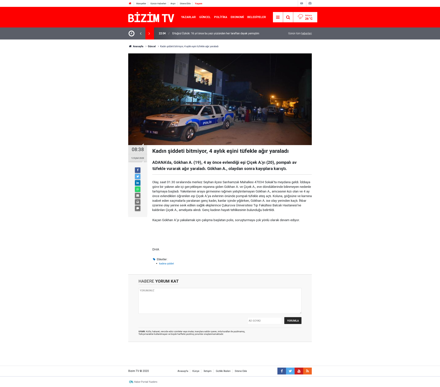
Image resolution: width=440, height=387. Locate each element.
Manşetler (141, 3)
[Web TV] (302, 3)
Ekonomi (237, 17)
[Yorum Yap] (137, 208)
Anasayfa (183, 371)
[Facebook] (137, 170)
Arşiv (172, 3)
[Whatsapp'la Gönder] (137, 189)
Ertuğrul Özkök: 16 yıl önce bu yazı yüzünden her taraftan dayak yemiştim (215, 33)
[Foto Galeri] (310, 3)
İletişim (208, 371)
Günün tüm (300, 33)
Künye (195, 371)
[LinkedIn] (137, 183)
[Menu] (278, 17)
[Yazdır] (137, 202)
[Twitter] (137, 176)
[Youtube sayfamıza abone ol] (299, 371)
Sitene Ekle (185, 3)
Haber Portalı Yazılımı (145, 381)
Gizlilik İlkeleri (223, 371)
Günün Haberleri (158, 3)
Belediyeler (256, 17)
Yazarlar (188, 17)
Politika (220, 17)
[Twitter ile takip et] (290, 371)
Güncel (205, 17)
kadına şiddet (166, 263)
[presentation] (140, 33)
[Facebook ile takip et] (281, 371)
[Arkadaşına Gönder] (137, 195)
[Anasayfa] (130, 3)
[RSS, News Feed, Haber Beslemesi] (307, 371)
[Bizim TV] (151, 17)
